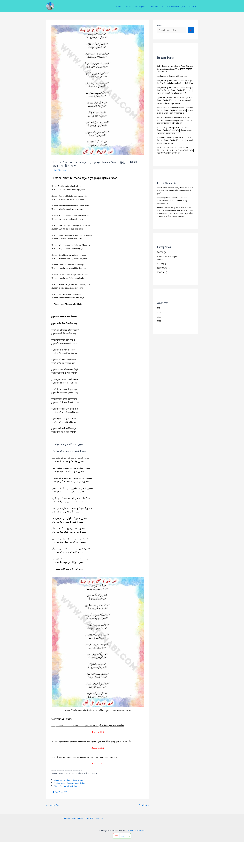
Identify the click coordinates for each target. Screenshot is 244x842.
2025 (159, 307)
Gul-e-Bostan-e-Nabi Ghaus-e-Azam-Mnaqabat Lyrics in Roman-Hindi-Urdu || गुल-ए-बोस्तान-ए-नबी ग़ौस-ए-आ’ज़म (175, 68)
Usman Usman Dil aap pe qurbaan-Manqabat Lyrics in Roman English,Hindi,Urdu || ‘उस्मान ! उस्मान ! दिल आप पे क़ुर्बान (175, 140)
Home (118, 6)
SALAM (154, 6)
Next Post (144, 805)
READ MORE (98, 732)
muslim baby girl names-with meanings (172, 75)
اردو (128, 835)
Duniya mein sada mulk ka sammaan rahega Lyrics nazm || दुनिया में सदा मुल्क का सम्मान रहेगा (87, 725)
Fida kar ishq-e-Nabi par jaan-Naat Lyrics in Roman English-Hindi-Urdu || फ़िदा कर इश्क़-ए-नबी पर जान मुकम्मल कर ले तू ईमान (175, 130)
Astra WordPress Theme (134, 830)
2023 (159, 316)
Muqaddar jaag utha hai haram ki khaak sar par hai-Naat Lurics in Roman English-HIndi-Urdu (175, 81)
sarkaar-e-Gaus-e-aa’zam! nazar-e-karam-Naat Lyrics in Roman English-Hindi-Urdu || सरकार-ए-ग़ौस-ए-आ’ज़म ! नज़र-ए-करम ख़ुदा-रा (175, 110)
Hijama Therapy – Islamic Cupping (67, 785)
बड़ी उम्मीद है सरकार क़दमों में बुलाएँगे (174, 191)
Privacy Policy (77, 818)
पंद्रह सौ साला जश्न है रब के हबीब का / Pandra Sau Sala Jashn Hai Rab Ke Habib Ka (84, 757)
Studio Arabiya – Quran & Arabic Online (69, 782)
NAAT (128, 6)
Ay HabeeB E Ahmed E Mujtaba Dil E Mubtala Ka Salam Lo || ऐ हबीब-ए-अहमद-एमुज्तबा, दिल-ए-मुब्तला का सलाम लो (175, 213)
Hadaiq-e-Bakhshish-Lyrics (173, 6)
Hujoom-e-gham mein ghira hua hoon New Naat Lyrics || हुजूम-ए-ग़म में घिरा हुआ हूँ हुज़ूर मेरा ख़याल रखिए (91, 741)
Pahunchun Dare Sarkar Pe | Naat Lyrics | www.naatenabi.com (173, 199)
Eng (122, 835)
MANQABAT (141, 6)
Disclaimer (66, 818)
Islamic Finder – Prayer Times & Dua (68, 779)
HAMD (160, 263)
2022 (159, 320)
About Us (99, 818)
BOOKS (192, 6)
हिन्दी (116, 835)
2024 (159, 312)
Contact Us (89, 818)
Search (159, 25)
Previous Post (52, 805)
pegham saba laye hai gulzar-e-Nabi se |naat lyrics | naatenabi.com (173, 208)
